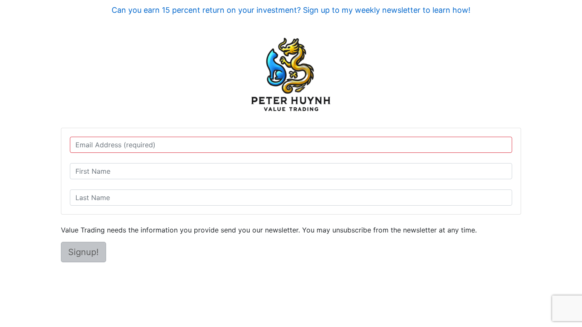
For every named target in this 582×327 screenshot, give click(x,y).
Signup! (83, 252)
